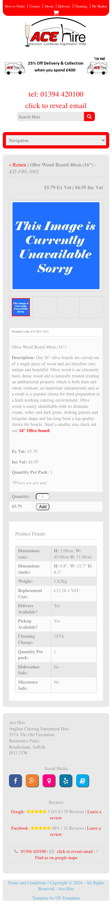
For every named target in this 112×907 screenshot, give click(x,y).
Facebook (19, 828)
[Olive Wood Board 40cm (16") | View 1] (56, 245)
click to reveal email (56, 105)
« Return (18, 164)
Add (42, 507)
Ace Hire (66, 888)
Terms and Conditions (27, 883)
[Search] (89, 116)
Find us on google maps (56, 857)
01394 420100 (33, 851)
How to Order (15, 6)
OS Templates (67, 898)
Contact (34, 6)
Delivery (64, 6)
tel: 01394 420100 (56, 94)
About (49, 6)
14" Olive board (34, 430)
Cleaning (81, 6)
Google (17, 811)
